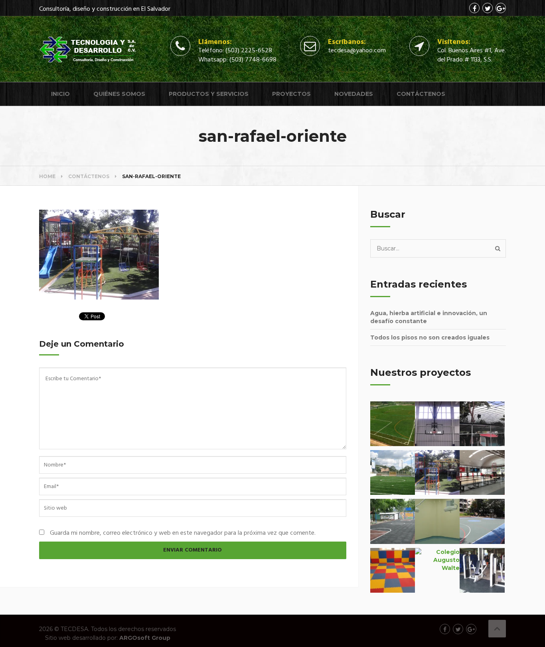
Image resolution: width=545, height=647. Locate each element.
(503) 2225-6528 (248, 51)
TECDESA (74, 629)
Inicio (60, 93)
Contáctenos (421, 93)
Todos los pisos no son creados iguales (430, 337)
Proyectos (291, 93)
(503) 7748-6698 (252, 60)
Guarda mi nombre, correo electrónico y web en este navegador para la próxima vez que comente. (183, 533)
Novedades (353, 93)
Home (47, 176)
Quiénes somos (119, 93)
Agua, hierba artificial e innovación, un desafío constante (428, 317)
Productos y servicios (209, 93)
